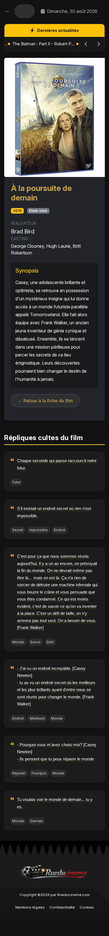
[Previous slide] (86, 44)
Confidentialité (62, 907)
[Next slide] (98, 44)
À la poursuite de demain (41, 192)
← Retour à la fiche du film (45, 400)
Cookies (87, 907)
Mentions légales (30, 907)
